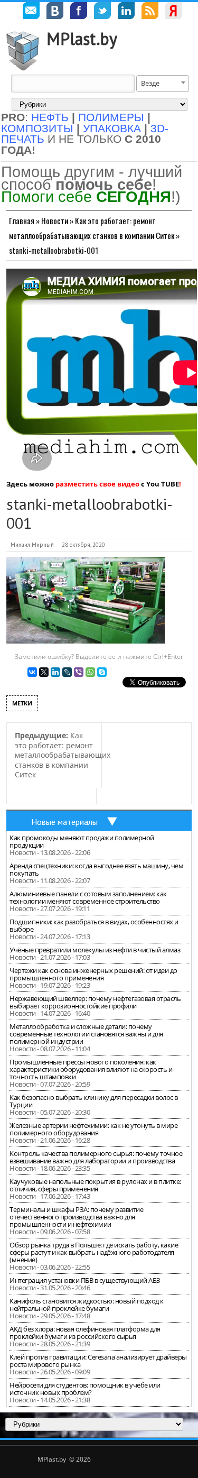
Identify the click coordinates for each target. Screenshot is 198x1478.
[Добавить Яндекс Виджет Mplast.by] (173, 12)
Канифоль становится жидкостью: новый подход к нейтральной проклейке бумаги (87, 1304)
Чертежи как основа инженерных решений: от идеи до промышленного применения (93, 974)
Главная (21, 220)
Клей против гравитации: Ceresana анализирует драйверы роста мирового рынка (98, 1360)
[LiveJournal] (67, 672)
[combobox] (162, 83)
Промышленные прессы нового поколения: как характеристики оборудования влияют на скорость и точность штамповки (91, 1069)
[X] (44, 672)
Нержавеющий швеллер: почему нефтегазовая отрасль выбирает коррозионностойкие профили (95, 1002)
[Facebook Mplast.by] (78, 12)
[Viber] (78, 672)
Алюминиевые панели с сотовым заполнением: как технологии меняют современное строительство (88, 897)
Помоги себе (86, 196)
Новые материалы (64, 821)
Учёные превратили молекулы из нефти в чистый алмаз (95, 949)
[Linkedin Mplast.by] (126, 12)
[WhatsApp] (90, 672)
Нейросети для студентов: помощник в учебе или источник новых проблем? (85, 1388)
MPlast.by (81, 38)
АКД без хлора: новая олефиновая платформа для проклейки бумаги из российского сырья (85, 1332)
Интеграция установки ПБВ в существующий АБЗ (85, 1280)
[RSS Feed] (150, 12)
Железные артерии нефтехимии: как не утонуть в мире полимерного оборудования (93, 1129)
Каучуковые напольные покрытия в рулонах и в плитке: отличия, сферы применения (95, 1185)
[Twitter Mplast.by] (102, 12)
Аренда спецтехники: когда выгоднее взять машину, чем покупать (96, 869)
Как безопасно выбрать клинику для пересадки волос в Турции (94, 1101)
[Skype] (102, 672)
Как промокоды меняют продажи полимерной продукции (82, 841)
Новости (54, 220)
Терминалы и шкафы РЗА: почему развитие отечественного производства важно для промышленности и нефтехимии (76, 1217)
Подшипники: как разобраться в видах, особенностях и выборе (94, 925)
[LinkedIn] (55, 672)
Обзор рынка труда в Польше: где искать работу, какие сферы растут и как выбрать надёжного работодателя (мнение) (94, 1252)
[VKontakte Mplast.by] (54, 12)
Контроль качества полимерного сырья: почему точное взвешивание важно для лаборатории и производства (96, 1157)
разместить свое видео (97, 484)
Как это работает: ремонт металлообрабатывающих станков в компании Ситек (62, 754)
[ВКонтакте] (32, 672)
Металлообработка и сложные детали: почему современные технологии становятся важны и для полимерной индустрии (86, 1034)
